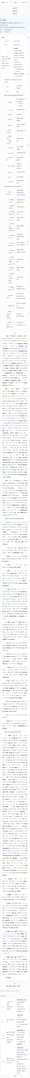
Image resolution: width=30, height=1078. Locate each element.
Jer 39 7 (23, 701)
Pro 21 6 (4, 591)
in (16, 50)
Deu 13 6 (5, 435)
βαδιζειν (19, 1039)
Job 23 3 (5, 406)
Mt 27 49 (8, 527)
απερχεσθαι (20, 1037)
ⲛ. (9, 199)
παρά (16, 787)
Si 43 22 (14, 604)
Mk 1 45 (5, 559)
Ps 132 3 (10, 959)
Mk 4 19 (20, 913)
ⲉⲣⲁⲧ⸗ (10, 114)
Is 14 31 (20, 794)
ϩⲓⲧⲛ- (10, 289)
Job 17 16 (15, 881)
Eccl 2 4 (9, 601)
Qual (5, 95)
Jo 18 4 (12, 591)
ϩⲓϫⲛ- (10, 181)
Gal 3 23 (5, 505)
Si (6, 393)
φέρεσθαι (17, 440)
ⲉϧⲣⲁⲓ (8, 327)
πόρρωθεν (5, 821)
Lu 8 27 (8, 853)
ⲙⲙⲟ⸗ (10, 230)
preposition (20, 95)
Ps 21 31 (16, 406)
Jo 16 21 (23, 358)
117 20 (9, 908)
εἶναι (6, 604)
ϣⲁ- (9, 166)
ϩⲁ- (9, 172)
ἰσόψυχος (16, 575)
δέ (18, 348)
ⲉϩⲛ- (9, 125)
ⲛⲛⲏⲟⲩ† (4, 65)
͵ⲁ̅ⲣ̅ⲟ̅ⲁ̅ (15, 2)
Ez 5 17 (22, 629)
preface (5, 990)
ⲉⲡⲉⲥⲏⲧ (10, 295)
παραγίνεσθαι (6, 438)
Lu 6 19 (24, 784)
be (8, 23)
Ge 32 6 (10, 524)
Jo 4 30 (25, 831)
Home (3, 2)
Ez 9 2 (12, 821)
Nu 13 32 (8, 933)
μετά (3, 672)
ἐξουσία (20, 659)
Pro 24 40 (21, 599)
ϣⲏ (14, 1032)
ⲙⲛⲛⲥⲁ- (10, 157)
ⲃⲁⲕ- (10, 1062)
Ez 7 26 (25, 601)
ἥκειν (4, 428)
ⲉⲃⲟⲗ (9, 192)
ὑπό (3, 717)
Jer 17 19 (5, 913)
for (24, 152)
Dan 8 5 (8, 796)
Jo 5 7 (13, 411)
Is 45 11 (14, 416)
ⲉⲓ (7, 1002)
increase (16, 73)
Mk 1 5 (4, 769)
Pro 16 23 (18, 850)
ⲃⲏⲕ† (8, 1060)
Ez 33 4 (5, 418)
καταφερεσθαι (21, 298)
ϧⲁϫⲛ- (10, 264)
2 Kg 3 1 (11, 490)
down (21, 293)
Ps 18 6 (25, 833)
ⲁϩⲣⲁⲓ (8, 314)
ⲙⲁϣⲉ (8, 1042)
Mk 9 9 (5, 883)
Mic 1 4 (5, 886)
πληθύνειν (24, 498)
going (10, 23)
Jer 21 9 (4, 762)
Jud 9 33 (15, 760)
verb (4, 20)
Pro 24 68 (22, 738)
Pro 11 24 (10, 502)
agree (23, 124)
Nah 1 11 (12, 831)
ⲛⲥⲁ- (9, 153)
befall (18, 120)
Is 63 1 (23, 848)
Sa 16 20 (25, 575)
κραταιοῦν (5, 493)
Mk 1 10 (5, 938)
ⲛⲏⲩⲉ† (4, 61)
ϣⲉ (7, 1032)
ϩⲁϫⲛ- (10, 259)
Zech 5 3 (5, 782)
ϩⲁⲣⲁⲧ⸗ (11, 245)
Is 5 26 (7, 408)
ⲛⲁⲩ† (3, 68)
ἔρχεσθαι (24, 413)
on (17, 101)
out (21, 286)
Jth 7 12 (5, 801)
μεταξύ (4, 447)
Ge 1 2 (26, 721)
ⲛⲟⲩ (14, 8)
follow (18, 160)
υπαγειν (25, 1054)
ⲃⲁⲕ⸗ (11, 1058)
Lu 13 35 (5, 411)
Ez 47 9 (23, 596)
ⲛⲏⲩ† (3, 56)
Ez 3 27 (24, 348)
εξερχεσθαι (20, 192)
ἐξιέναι (14, 750)
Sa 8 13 (23, 669)
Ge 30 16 (9, 905)
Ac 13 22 (15, 578)
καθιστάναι (5, 534)
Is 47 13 (17, 627)
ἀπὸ (14, 848)
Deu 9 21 (5, 881)
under (21, 177)
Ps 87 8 (5, 745)
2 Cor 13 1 (11, 704)
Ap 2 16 (5, 550)
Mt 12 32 (11, 428)
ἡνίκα (10, 348)
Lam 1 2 (14, 396)
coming (16, 53)
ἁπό (15, 796)
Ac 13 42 (21, 445)
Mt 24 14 (10, 423)
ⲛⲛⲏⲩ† (4, 63)
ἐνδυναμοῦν (24, 500)
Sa (3, 393)
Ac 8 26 (22, 841)
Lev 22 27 (9, 442)
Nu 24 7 (22, 828)
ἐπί (26, 594)
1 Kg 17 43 (5, 706)
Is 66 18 (25, 524)
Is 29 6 (4, 440)
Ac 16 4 (18, 865)
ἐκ (19, 833)
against (19, 202)
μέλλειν (4, 346)
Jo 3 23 (22, 435)
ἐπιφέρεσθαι (17, 723)
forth (21, 190)
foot (18, 245)
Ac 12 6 (24, 341)
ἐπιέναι (23, 438)
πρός (19, 559)
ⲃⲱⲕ (8, 1058)
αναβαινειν (20, 308)
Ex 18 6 (20, 527)
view (3, 1006)
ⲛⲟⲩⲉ (13, 11)
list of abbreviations (14, 990)
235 (15, 983)
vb (10, 79)
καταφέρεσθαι (21, 886)
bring (18, 149)
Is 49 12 (10, 819)
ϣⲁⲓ (8, 1037)
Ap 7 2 (22, 838)
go (6, 23)
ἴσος (16, 435)
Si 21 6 (24, 406)
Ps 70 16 (18, 905)
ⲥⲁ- (10, 237)
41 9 (4, 450)
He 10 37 (23, 467)
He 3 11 (4, 910)
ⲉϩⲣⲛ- (10, 214)
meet (24, 252)
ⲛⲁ (7, 1019)
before (18, 252)
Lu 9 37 (4, 888)
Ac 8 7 (24, 821)
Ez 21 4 (23, 961)
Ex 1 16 (25, 356)
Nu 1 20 (22, 743)
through (19, 288)
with (5, 79)
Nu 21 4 (12, 606)
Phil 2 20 (5, 575)
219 (15, 333)
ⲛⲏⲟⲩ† (4, 58)
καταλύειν (22, 604)
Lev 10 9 (11, 358)
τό (7, 353)
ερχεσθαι (21, 1002)
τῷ (10, 351)
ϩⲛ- (10, 276)
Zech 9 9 (18, 408)
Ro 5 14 (21, 428)
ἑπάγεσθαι (17, 601)
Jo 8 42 (11, 425)
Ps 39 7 (4, 420)
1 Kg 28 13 (5, 838)
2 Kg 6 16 (13, 941)
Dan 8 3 (4, 897)
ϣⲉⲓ (12, 1035)
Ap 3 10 (25, 627)
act (18, 50)
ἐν (8, 351)
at (23, 242)
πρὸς (3, 353)
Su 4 (26, 706)
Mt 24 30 (23, 624)
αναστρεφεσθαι (21, 1019)
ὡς (16, 348)
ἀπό (20, 821)
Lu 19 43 (21, 634)
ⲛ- (6, 44)
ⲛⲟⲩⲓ (14, 13)
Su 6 (20, 556)
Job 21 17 (5, 596)
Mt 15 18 (10, 836)
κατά (26, 578)
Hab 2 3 (14, 420)
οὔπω (4, 356)
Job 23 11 (5, 738)
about (15, 23)
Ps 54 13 (5, 573)
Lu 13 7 (12, 485)
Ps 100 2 (15, 693)
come (15, 55)
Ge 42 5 (9, 403)
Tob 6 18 (9, 341)
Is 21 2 (15, 624)
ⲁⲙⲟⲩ (8, 1009)
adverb (19, 186)
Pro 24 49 (22, 550)
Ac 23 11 (16, 438)
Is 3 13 (19, 532)
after (21, 152)
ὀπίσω (16, 669)
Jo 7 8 (16, 353)
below (23, 245)
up (17, 305)
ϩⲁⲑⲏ (10, 252)
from (18, 228)
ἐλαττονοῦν (20, 502)
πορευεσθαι (20, 1022)
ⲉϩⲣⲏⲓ (10, 140)
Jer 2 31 (5, 695)
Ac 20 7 (22, 747)
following (13, 95)
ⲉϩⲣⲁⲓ (9, 136)
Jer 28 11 (5, 608)
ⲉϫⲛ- (9, 130)
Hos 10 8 (13, 936)
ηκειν (18, 1004)
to (13, 23)
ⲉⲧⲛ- (9, 119)
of (20, 50)
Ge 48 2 (10, 683)
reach (18, 166)
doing (22, 73)
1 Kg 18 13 (22, 910)
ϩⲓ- (9, 270)
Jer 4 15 (17, 843)
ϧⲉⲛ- (10, 280)
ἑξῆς (6, 674)
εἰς (11, 534)
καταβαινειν (20, 296)
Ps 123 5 (21, 860)
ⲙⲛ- (9, 148)
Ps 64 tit (4, 747)
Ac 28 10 (16, 360)
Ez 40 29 (20, 447)
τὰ (3, 674)
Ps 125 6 (17, 483)
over (18, 183)
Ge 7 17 (7, 498)
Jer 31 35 (14, 632)
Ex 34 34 (16, 375)
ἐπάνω (24, 723)
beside (22, 236)
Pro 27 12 (5, 416)
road (19, 101)
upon (21, 118)
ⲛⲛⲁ (13, 1019)
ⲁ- (9, 41)
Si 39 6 (14, 863)
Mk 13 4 (16, 341)
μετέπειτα (14, 445)
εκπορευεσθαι (21, 195)
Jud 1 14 (19, 391)
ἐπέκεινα (24, 442)
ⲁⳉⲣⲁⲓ (8, 324)
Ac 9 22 (8, 500)
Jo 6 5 (23, 683)
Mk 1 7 (5, 669)
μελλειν (5, 25)
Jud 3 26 (5, 865)
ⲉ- (6, 41)
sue (22, 202)
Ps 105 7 (5, 936)
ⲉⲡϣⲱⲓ (10, 305)
